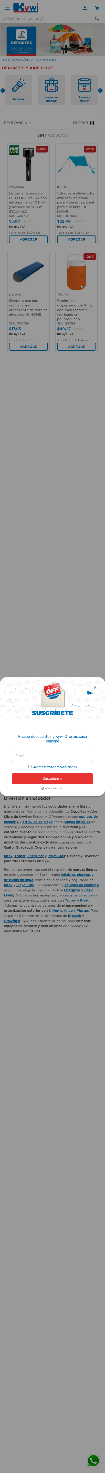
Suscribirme (52, 778)
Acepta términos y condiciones (55, 767)
